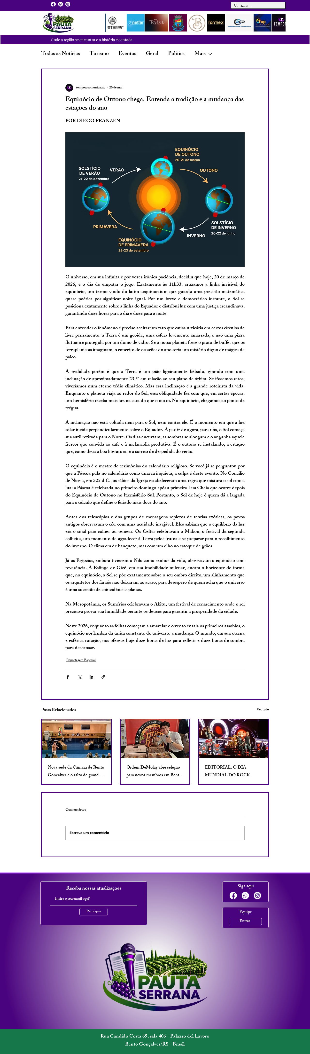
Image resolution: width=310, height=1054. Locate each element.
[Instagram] (67, 4)
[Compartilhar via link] (103, 677)
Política (176, 54)
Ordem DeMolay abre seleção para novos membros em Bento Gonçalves (153, 771)
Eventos (127, 54)
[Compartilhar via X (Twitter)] (79, 677)
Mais (200, 54)
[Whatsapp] (60, 4)
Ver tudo (263, 710)
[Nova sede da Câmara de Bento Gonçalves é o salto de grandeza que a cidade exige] (76, 738)
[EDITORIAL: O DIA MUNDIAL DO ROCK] (233, 738)
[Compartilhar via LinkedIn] (91, 677)
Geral (152, 54)
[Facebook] (53, 4)
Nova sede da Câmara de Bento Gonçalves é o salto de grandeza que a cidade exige (76, 771)
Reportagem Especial (81, 660)
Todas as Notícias (60, 54)
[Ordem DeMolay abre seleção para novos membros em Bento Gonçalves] (155, 738)
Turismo (99, 54)
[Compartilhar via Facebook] (67, 677)
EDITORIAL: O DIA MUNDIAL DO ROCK (227, 771)
